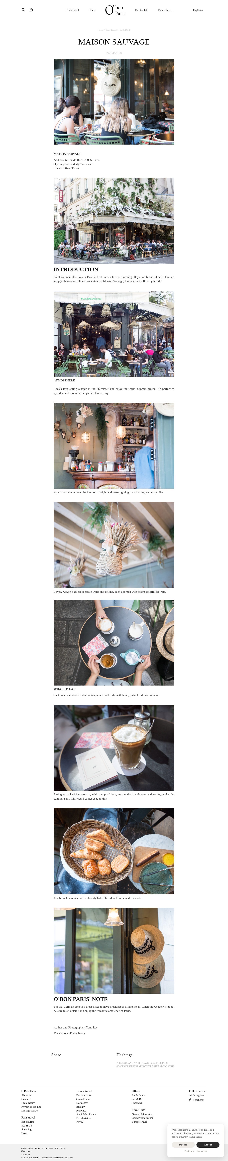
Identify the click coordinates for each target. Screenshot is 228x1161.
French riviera (83, 1118)
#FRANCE (164, 1063)
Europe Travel (139, 1121)
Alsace (79, 1121)
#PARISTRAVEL (142, 1063)
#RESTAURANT (125, 1063)
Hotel (24, 1133)
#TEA (156, 1066)
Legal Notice (28, 1102)
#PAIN (139, 1066)
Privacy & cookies (31, 1106)
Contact (25, 1099)
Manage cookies (30, 1110)
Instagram (198, 1095)
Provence (81, 1110)
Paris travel (28, 1117)
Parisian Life (141, 10)
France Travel (165, 10)
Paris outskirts (83, 1095)
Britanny (80, 1106)
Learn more (202, 1151)
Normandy (82, 1102)
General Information (142, 1114)
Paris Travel (73, 10)
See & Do (26, 1125)
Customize (189, 1151)
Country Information (143, 1117)
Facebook (198, 1099)
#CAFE (120, 1066)
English (197, 10)
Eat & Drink (125, 30)
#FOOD (163, 1066)
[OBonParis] (115, 10)
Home (100, 30)
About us (26, 1095)
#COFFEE (148, 1066)
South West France (86, 1114)
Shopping (26, 1129)
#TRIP (171, 1066)
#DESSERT (130, 1066)
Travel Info (138, 1109)
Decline (183, 1144)
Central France (84, 1099)
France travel (84, 1091)
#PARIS (154, 1063)
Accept (208, 1144)
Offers (92, 10)
